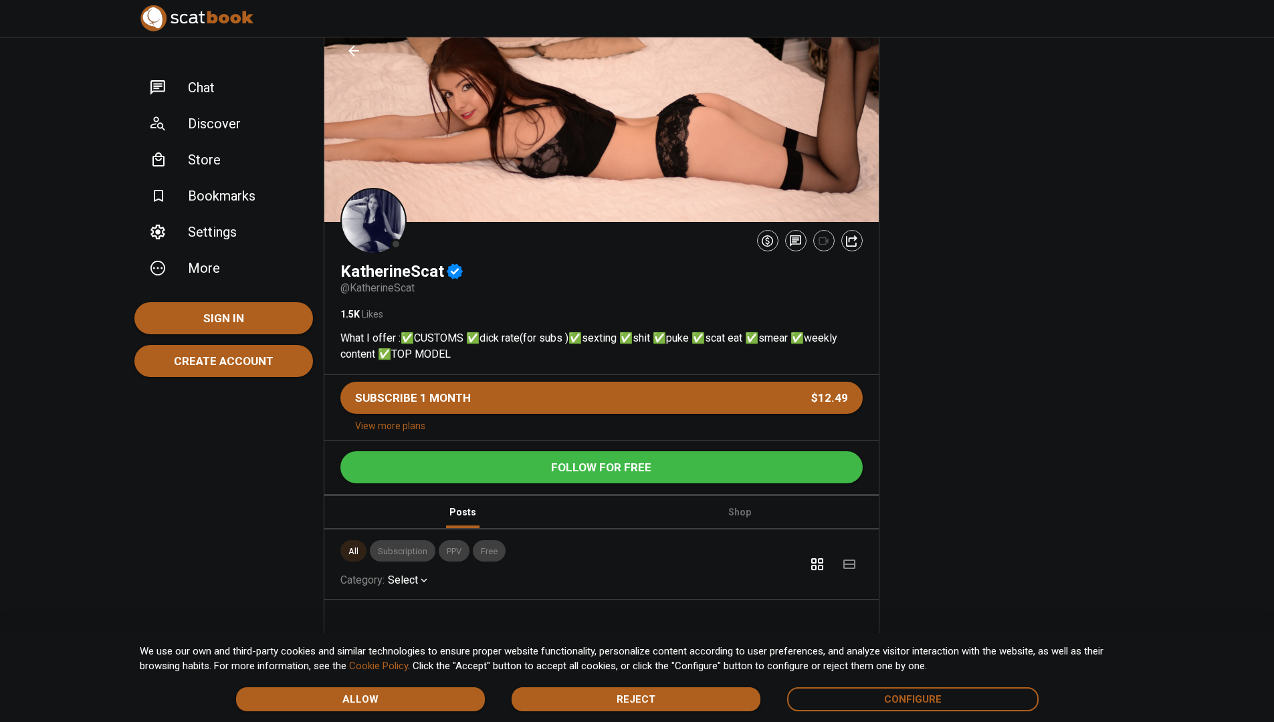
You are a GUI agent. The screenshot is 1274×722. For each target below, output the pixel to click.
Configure (913, 699)
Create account (224, 361)
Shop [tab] (739, 512)
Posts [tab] (462, 512)
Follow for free (601, 467)
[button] (224, 88)
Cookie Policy (378, 666)
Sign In (223, 318)
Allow (360, 699)
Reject (636, 699)
